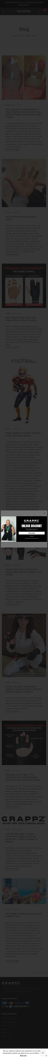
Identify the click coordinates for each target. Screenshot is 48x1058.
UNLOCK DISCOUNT (31, 533)
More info (23, 1055)
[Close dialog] (46, 517)
